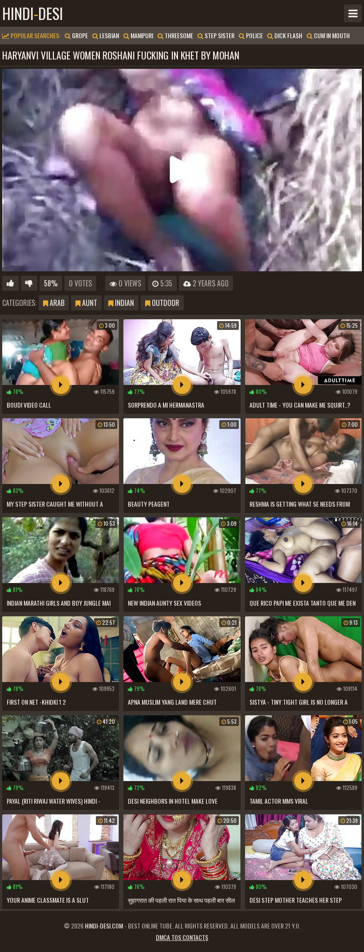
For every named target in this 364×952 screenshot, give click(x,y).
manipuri (141, 35)
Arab (56, 303)
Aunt (88, 303)
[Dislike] (29, 283)
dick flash (287, 35)
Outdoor (164, 303)
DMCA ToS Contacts (182, 937)
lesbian (108, 35)
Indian (123, 303)
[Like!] (10, 283)
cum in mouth (331, 35)
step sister (218, 35)
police (254, 35)
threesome (178, 35)
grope (79, 35)
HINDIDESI (32, 13)
